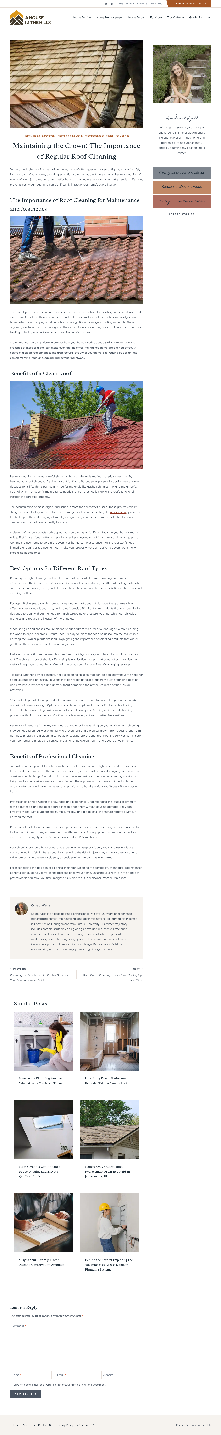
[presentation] (43, 1041)
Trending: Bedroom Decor (189, 4)
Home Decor (136, 17)
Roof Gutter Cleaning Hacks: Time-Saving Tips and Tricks (113, 974)
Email (61, 1374)
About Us (130, 3)
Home (120, 3)
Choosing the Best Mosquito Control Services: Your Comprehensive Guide (39, 974)
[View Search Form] (209, 17)
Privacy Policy (156, 3)
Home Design (82, 17)
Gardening (196, 17)
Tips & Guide (175, 17)
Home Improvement (109, 17)
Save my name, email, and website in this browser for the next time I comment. (60, 1384)
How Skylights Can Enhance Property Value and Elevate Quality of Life (39, 1171)
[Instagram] (112, 3)
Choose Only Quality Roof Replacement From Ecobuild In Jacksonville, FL (107, 1171)
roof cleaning (118, 512)
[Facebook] (106, 3)
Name (16, 1374)
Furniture (156, 17)
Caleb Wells (40, 905)
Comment (18, 1325)
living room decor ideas (182, 173)
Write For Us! (85, 1425)
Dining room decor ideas (182, 201)
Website (108, 1374)
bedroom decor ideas (182, 187)
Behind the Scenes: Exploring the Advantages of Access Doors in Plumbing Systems (109, 1265)
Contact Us (142, 3)
